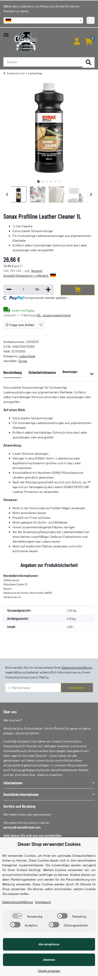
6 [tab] (59, 181)
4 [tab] (51, 181)
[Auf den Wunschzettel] (41, 325)
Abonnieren (76, 688)
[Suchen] (88, 62)
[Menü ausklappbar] (6, 32)
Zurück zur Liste (16, 73)
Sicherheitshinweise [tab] (42, 372)
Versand (36, 271)
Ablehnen (49, 959)
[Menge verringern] (9, 290)
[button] (76, 42)
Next (91, 194)
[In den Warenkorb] (78, 290)
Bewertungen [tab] (70, 372)
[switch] (17, 916)
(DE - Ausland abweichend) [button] (53, 315)
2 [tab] (42, 181)
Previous (7, 194)
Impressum (43, 902)
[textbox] (43, 20)
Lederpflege (27, 356)
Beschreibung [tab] (12, 372)
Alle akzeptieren (49, 944)
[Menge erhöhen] (48, 290)
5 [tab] (55, 181)
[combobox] (43, 20)
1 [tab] (38, 181)
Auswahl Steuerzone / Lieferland (26, 275)
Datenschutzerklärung (77, 667)
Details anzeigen (49, 971)
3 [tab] (47, 181)
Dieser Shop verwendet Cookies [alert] (49, 844)
